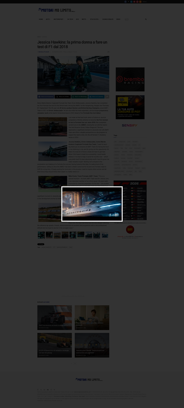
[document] (92, 204)
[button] (120, 189)
